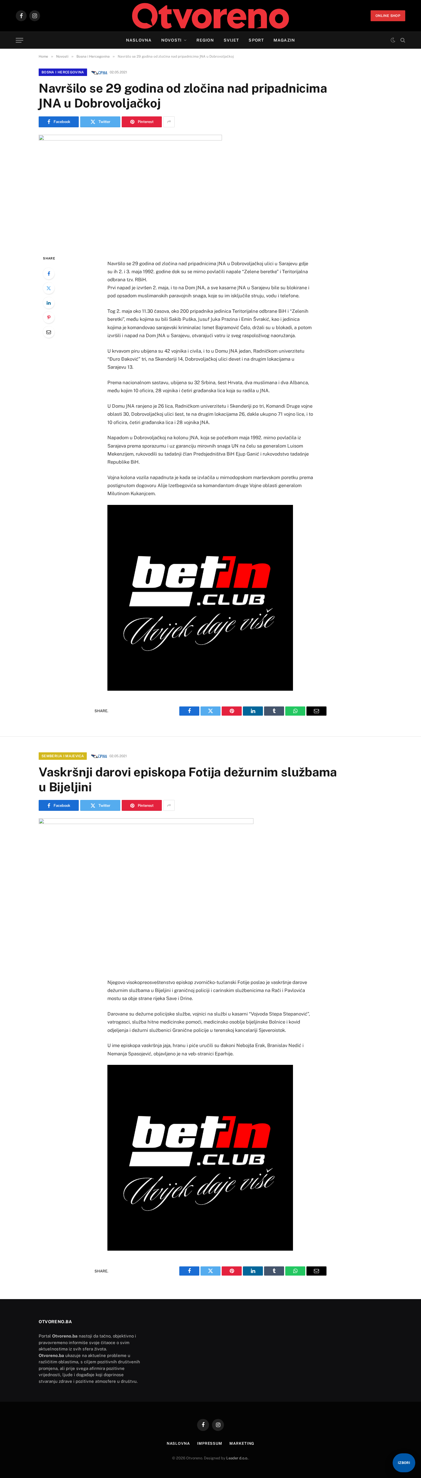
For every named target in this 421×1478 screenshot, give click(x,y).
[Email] (48, 332)
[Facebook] (48, 273)
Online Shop (387, 16)
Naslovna (139, 40)
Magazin (284, 40)
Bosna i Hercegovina (63, 72)
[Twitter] (48, 288)
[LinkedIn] (48, 303)
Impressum (209, 1443)
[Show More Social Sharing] (169, 121)
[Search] (402, 40)
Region (205, 40)
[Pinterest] (48, 317)
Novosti (171, 40)
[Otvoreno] (210, 16)
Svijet (231, 40)
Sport (256, 40)
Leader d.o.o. (237, 1458)
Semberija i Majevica (63, 756)
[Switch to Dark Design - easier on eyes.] (393, 40)
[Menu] (19, 40)
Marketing (241, 1443)
